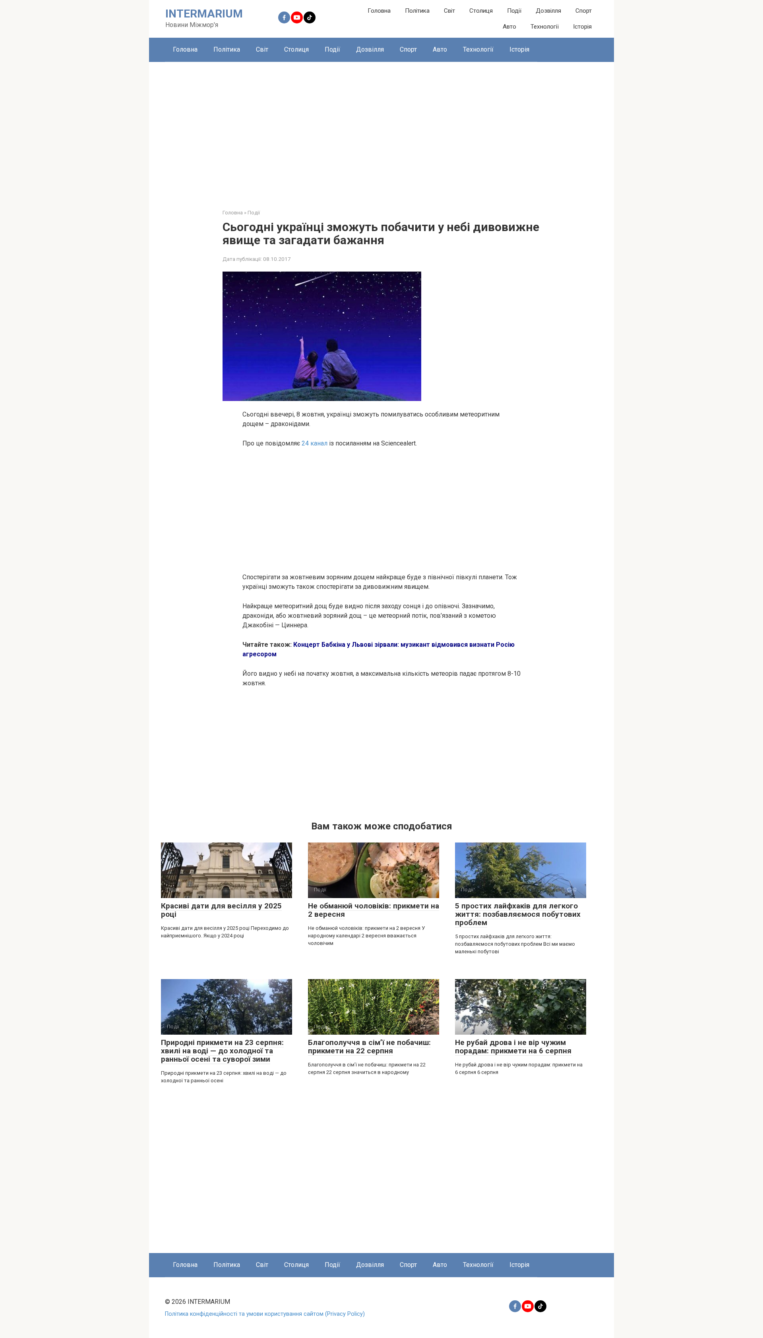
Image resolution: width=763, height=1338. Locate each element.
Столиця (481, 10)
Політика (417, 10)
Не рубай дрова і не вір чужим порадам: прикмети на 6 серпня (513, 1046)
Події (514, 10)
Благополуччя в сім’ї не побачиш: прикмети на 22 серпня (369, 1046)
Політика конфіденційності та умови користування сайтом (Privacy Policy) (265, 1314)
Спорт (583, 10)
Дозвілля (548, 10)
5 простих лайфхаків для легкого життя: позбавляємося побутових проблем (518, 914)
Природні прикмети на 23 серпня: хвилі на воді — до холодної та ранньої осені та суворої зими (222, 1051)
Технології (545, 26)
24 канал (315, 443)
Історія (582, 26)
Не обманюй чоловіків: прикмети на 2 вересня (373, 910)
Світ (449, 10)
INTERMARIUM (204, 13)
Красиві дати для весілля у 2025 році (221, 910)
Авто (509, 26)
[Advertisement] (381, 129)
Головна (379, 10)
